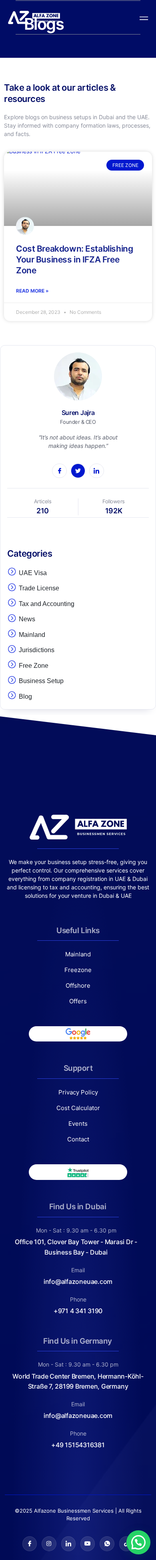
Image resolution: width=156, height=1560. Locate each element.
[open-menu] (142, 17)
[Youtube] (87, 1543)
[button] (138, 1542)
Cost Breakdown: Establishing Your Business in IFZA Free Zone (74, 260)
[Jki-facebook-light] (29, 1543)
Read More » (32, 291)
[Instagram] (49, 1543)
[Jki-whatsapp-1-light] (107, 1543)
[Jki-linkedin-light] (68, 1543)
